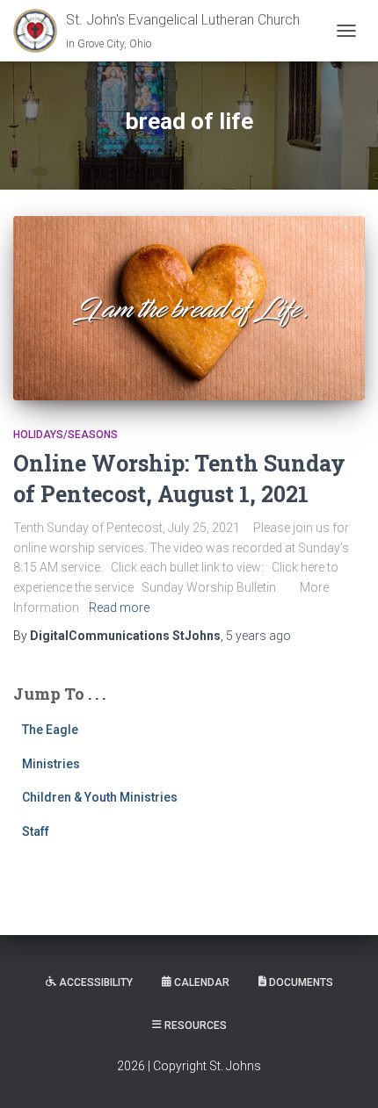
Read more (119, 608)
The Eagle (50, 730)
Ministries (51, 764)
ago (258, 636)
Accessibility (96, 982)
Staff (35, 831)
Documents (301, 982)
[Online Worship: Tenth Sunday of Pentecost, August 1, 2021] (189, 307)
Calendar (201, 982)
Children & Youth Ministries (100, 797)
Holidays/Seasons (65, 434)
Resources (195, 1025)
